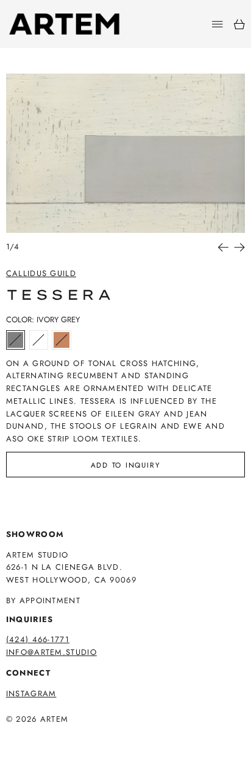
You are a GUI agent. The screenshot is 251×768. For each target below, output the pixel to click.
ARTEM (54, 719)
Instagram (31, 693)
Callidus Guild (41, 273)
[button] (126, 153)
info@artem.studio (51, 652)
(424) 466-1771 (37, 639)
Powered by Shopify (53, 735)
